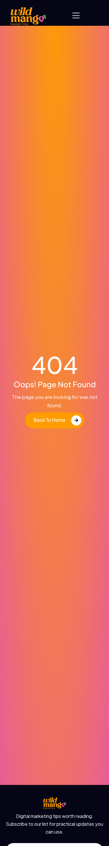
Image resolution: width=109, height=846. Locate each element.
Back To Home (49, 420)
